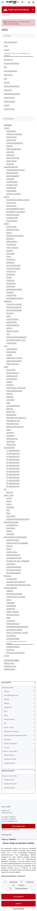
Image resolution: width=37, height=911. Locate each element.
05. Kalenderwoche (13, 462)
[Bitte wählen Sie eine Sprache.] (23, 2)
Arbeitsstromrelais (12, 229)
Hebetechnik (10, 528)
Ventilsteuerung (11, 438)
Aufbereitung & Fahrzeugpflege (17, 543)
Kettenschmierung (12, 158)
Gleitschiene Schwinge (14, 134)
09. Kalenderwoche (13, 474)
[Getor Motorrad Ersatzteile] (10, 2)
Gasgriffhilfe (10, 608)
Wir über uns (8, 59)
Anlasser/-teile (11, 226)
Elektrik (6, 223)
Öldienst (9, 531)
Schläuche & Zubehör (13, 567)
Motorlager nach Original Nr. (16, 417)
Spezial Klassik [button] (8, 771)
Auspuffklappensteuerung (15, 170)
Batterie (9, 232)
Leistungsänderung (13, 406)
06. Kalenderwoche (13, 465)
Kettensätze (10, 155)
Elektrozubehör (11, 241)
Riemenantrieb (11, 161)
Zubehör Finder (9, 109)
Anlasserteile (10, 370)
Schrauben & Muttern (13, 570)
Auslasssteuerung (12, 373)
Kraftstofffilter (11, 352)
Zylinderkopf (10, 441)
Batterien (9, 546)
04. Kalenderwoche (13, 459)
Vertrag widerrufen (10, 42)
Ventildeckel (10, 435)
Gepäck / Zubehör (12, 611)
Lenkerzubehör (11, 322)
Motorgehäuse (11, 414)
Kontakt (6, 50)
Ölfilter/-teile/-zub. (12, 364)
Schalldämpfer (11, 191)
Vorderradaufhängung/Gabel (16, 337)
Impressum (8, 90)
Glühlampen (10, 253)
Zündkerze (10, 292)
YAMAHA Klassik (9, 669)
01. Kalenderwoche (13, 450)
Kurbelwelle (10, 400)
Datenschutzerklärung (8, 876)
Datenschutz (8, 75)
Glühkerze (9, 250)
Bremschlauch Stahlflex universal (17, 200)
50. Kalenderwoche (13, 486)
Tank (8, 334)
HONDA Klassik (9, 663)
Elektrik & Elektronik (13, 555)
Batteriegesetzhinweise (12, 94)
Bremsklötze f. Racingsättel (15, 211)
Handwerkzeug (11, 579)
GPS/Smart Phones (12, 614)
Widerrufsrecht (9, 97)
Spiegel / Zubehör (12, 331)
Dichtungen (10, 179)
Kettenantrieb (11, 140)
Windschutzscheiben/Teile (15, 652)
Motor (6, 367)
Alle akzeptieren (18, 897)
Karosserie (10, 313)
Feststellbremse (11, 220)
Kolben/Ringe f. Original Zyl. (16, 388)
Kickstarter (10, 385)
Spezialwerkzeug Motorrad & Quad (18, 585)
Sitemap (7, 82)
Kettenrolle (10, 152)
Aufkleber (9, 591)
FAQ (5, 67)
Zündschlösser (11, 295)
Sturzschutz (10, 649)
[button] (18, 2)
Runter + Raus (9, 495)
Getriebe (9, 382)
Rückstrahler (10, 274)
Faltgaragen (10, 603)
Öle (5, 489)
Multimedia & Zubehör (14, 629)
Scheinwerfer (11, 283)
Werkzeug (7, 576)
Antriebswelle (11, 131)
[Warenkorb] (33, 2)
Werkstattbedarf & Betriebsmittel (17, 519)
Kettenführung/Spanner (14, 143)
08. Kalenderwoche (13, 471)
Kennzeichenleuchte (13, 265)
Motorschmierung (12, 423)
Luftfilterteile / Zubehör (14, 358)
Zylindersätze (11, 444)
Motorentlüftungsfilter (14, 361)
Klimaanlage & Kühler (13, 558)
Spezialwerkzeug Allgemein (15, 582)
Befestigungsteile (12, 173)
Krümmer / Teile (12, 185)
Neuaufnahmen (9, 447)
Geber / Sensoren (12, 247)
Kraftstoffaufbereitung (14, 391)
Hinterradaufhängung (13, 310)
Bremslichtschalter (12, 214)
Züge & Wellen (11, 343)
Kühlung (9, 394)
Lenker (8, 316)
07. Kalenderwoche (13, 468)
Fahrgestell (8, 301)
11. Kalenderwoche (13, 480)
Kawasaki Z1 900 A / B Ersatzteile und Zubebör (17, 54)
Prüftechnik (10, 534)
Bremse (6, 197)
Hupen (8, 256)
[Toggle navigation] (3, 1)
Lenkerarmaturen (12, 319)
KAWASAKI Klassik (10, 666)
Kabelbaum (10, 262)
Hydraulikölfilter (11, 349)
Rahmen (9, 328)
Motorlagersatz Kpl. (13, 420)
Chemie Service (11, 552)
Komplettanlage (11, 182)
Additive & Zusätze (12, 540)
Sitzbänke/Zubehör (12, 646)
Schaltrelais (10, 280)
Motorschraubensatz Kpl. (15, 426)
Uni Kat (6, 655)
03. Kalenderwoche (13, 456)
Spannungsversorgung (14, 289)
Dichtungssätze (11, 379)
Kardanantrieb (11, 137)
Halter (8, 617)
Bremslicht (10, 238)
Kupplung (9, 397)
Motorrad (9, 492)
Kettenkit (9, 146)
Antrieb (6, 128)
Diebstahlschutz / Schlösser (15, 597)
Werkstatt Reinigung (13, 573)
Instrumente (10, 259)
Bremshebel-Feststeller (14, 594)
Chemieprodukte (12, 217)
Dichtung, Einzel (11, 376)
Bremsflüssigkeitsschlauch (15, 208)
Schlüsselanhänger (13, 638)
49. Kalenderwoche (13, 483)
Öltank (8, 429)
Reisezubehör (11, 635)
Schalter (9, 277)
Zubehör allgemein (10, 588)
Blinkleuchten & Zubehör (15, 235)
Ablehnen (19, 904)
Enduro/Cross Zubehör (14, 304)
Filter (5, 346)
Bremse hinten (11, 205)
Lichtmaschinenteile (13, 268)
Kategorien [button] (6, 682)
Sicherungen (10, 286)
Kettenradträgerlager (13, 149)
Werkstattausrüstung (11, 522)
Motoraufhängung (12, 325)
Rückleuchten (11, 271)
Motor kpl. (9, 408)
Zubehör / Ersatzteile (13, 194)
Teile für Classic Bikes (9, 751)
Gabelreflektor (11, 606)
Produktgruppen (8, 687)
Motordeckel (10, 411)
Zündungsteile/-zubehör (14, 298)
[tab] (18, 9)
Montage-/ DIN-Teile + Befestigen (17, 561)
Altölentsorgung (9, 101)
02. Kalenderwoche (13, 453)
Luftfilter (9, 355)
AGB (5, 78)
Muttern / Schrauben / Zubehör (17, 632)
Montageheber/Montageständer (17, 626)
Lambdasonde (11, 188)
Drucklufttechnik (12, 525)
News (6, 46)
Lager (8, 403)
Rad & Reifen (10, 516)
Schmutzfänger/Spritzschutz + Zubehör (16, 642)
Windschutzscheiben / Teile (15, 340)
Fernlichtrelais (11, 244)
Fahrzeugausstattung (13, 307)
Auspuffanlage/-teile (11, 167)
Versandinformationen (11, 63)
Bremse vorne (11, 203)
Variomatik (10, 164)
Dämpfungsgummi (12, 176)
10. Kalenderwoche (13, 477)
